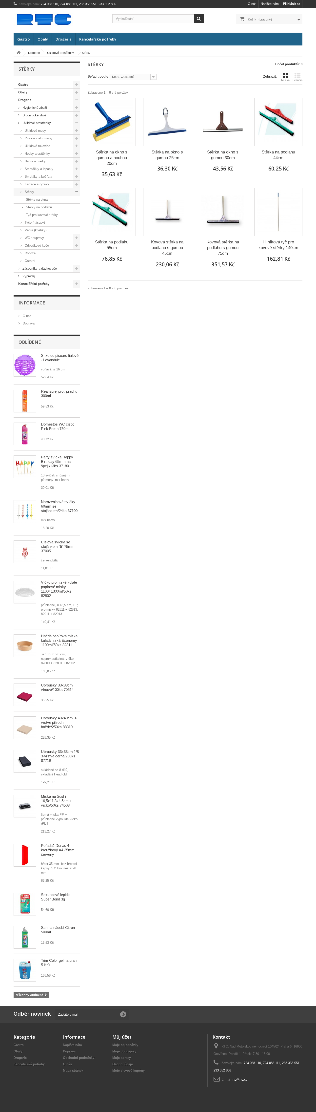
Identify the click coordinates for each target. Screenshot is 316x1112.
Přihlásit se (291, 4)
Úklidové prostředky (36, 123)
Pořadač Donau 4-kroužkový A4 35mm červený (58, 849)
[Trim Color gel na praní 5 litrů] (25, 970)
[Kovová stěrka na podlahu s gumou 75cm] (222, 212)
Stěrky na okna (36, 199)
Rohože (30, 253)
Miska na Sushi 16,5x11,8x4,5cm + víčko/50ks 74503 (56, 800)
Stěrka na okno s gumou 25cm (167, 155)
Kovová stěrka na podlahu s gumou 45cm (167, 248)
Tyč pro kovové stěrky (41, 215)
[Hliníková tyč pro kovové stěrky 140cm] (278, 212)
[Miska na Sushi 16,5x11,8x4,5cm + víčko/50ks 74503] (25, 806)
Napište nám (270, 4)
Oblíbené (30, 342)
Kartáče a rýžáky (36, 184)
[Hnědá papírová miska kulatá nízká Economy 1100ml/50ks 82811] (25, 645)
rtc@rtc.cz (240, 1079)
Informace (32, 303)
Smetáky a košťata (38, 176)
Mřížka (285, 80)
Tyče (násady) (34, 222)
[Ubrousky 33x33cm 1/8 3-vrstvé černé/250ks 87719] (25, 761)
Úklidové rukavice (37, 146)
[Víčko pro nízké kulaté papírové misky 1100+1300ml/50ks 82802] (25, 592)
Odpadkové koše (36, 245)
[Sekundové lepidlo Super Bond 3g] (25, 904)
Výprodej (28, 276)
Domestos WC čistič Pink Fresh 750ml (57, 426)
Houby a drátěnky (37, 153)
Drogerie (64, 39)
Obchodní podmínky (78, 1058)
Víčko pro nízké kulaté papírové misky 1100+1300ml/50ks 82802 (59, 589)
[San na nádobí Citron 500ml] (25, 937)
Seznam (297, 80)
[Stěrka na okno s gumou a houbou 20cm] (111, 122)
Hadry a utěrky (35, 161)
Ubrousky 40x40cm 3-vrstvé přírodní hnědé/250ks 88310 (59, 722)
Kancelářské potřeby (97, 39)
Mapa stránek (73, 1070)
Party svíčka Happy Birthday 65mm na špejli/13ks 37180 (57, 461)
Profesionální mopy (38, 138)
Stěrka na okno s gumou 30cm (222, 155)
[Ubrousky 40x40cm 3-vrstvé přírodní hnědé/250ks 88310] (25, 727)
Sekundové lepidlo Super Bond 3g (55, 897)
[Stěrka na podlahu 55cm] (111, 212)
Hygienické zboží (34, 107)
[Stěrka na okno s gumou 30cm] (222, 122)
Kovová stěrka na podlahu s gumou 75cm (223, 248)
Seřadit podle (98, 76)
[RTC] (59, 19)
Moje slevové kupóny (128, 1070)
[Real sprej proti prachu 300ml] (25, 401)
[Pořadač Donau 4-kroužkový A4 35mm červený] (25, 855)
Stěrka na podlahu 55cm (111, 245)
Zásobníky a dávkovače (39, 268)
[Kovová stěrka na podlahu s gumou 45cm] (167, 212)
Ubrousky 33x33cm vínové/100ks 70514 (57, 687)
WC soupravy (34, 238)
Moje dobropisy (124, 1051)
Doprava (28, 323)
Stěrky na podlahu (38, 207)
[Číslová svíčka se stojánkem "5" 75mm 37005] (25, 551)
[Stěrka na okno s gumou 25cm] (167, 122)
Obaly (43, 39)
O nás (252, 4)
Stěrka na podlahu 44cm (278, 155)
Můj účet (122, 1037)
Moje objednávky (125, 1045)
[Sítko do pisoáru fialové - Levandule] (25, 365)
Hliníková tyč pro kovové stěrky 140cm (278, 245)
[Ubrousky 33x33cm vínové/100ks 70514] (25, 695)
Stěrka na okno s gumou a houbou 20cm (111, 158)
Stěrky (29, 192)
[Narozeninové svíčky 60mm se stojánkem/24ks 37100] (25, 511)
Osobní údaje (122, 1064)
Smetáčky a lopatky (38, 169)
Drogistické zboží (34, 115)
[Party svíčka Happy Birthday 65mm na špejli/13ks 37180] (25, 466)
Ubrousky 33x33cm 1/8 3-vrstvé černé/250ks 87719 (60, 756)
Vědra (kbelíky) (35, 230)
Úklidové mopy (35, 130)
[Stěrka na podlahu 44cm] (278, 122)
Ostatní (29, 261)
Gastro (23, 39)
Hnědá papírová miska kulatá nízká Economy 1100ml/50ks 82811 (59, 640)
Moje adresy (121, 1058)
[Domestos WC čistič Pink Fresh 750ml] (25, 434)
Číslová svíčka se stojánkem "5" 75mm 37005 (58, 546)
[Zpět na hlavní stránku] (18, 53)
